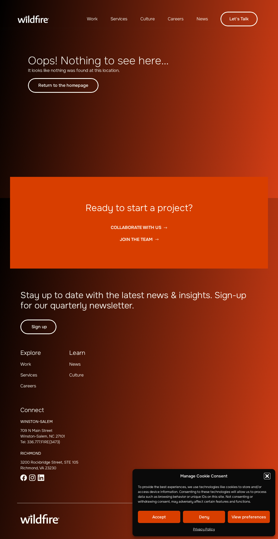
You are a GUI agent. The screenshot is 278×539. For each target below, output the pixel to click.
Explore (30, 353)
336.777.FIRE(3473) (43, 441)
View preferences (249, 517)
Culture (147, 19)
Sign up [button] (39, 327)
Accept (159, 517)
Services (118, 19)
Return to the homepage (63, 85)
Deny (204, 517)
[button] (267, 476)
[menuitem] (92, 19)
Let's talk (239, 19)
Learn (77, 353)
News (202, 19)
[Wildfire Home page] (37, 19)
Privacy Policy (204, 529)
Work (92, 19)
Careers (176, 19)
